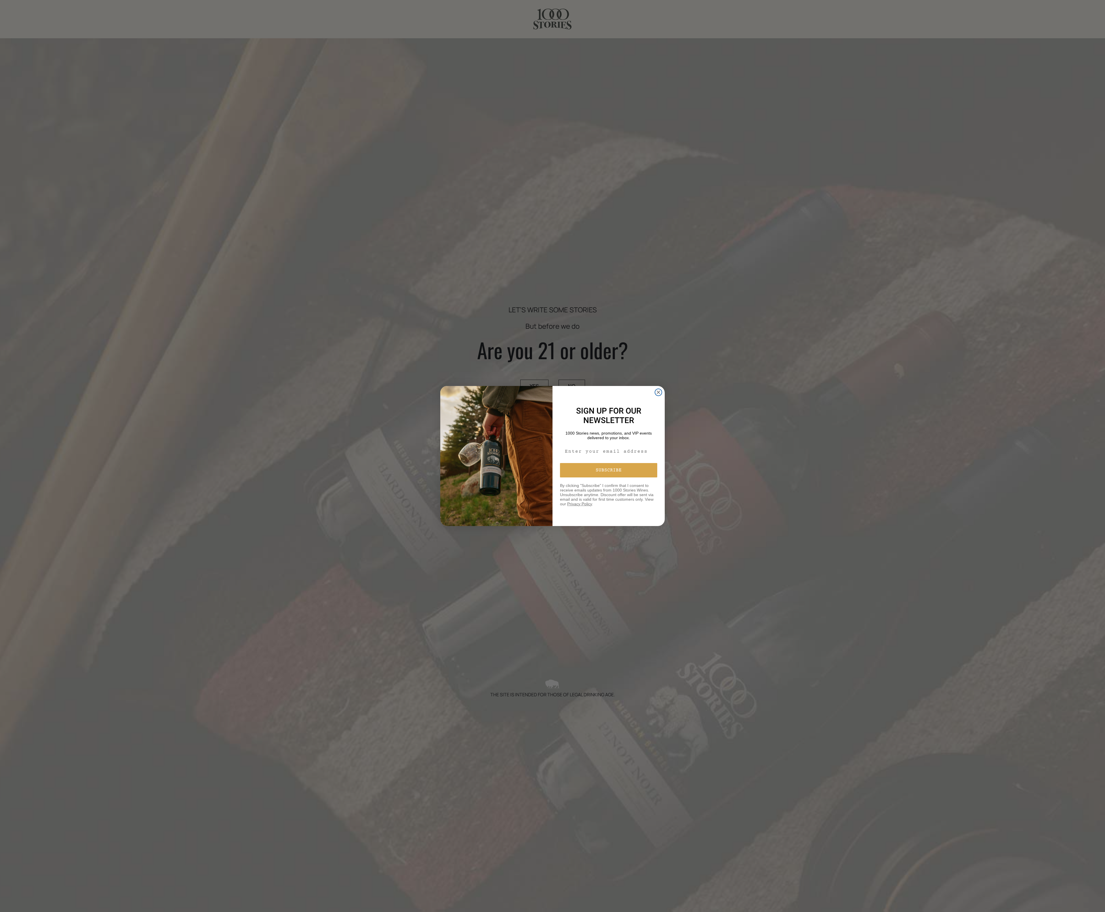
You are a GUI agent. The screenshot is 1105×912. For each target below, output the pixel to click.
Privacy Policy (579, 504)
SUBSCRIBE (609, 470)
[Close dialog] (658, 392)
